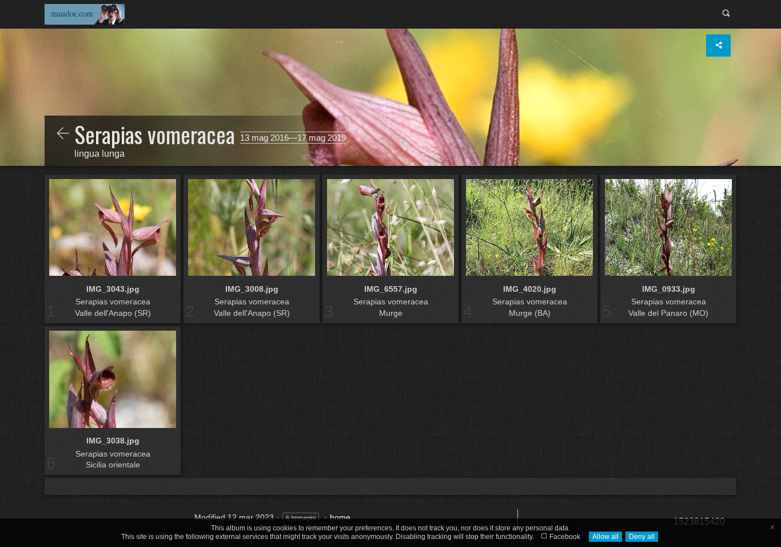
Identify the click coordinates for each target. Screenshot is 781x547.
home (340, 517)
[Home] (85, 13)
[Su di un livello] (63, 134)
